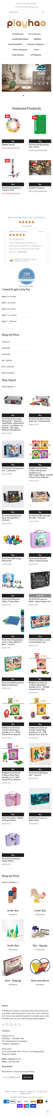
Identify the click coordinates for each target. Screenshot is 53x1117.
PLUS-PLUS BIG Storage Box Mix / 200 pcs (40, 517)
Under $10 (6, 342)
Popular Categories (35, 44)
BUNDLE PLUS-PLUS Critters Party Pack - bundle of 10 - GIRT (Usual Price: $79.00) (11, 776)
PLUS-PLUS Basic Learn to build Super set (39, 641)
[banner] (26, 23)
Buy (12, 141)
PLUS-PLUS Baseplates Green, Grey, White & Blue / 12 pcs (12, 642)
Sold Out (40, 595)
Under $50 (6, 354)
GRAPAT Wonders (37, 188)
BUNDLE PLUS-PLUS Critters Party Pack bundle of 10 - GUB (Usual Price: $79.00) (38, 731)
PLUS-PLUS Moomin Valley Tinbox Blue (11, 600)
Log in (19, 3)
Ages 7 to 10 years (9, 315)
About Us (22, 1091)
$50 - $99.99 (7, 360)
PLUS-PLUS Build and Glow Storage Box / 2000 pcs (11, 518)
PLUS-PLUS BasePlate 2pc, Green (39, 146)
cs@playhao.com (14, 1059)
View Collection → (9, 386)
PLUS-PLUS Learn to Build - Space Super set (40, 600)
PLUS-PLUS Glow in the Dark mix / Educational (39, 420)
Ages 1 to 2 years (9, 302)
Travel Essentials (15, 44)
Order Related (18, 55)
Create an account (29, 3)
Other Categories (20, 50)
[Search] (43, 12)
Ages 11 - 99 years (9, 321)
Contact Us (31, 1091)
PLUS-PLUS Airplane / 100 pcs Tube (12, 189)
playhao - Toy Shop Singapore (32, 1097)
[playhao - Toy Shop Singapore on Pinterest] (15, 1024)
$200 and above (8, 373)
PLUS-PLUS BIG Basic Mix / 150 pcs (38, 774)
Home (36, 50)
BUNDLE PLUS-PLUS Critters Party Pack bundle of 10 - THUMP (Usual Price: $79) (39, 686)
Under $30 (6, 348)
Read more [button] (22, 251)
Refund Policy (26, 1093)
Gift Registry (35, 55)
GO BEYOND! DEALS (20, 39)
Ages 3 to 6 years (9, 309)
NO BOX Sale (17, 34)
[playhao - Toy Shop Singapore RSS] (19, 1024)
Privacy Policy (42, 1091)
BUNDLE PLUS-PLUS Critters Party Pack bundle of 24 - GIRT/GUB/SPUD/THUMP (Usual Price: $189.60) (41, 472)
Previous (3, 78)
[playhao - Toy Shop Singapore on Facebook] (7, 1024)
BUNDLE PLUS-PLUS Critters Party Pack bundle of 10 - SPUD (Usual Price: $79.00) (11, 731)
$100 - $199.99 (8, 366)
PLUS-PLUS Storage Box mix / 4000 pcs (13, 469)
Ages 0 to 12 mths (9, 296)
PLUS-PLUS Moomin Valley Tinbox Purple (38, 559)
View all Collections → (10, 882)
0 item (21, 7)
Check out (34, 7)
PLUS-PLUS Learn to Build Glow (38, 819)
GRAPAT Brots (8, 145)
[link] (26, 260)
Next (49, 78)
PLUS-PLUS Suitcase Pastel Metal (11, 860)
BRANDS (37, 39)
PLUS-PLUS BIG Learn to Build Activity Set (13, 684)
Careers (14, 1091)
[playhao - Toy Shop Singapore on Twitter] (3, 1024)
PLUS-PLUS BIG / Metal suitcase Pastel (12, 819)
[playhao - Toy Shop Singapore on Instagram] (11, 1024)
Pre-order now (35, 34)
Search (7, 1091)
